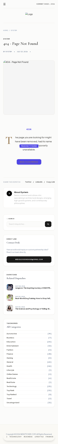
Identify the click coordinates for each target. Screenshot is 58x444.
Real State (11, 382)
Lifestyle (39, 437)
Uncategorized (13, 403)
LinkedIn (38, 182)
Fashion (10, 350)
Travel (9, 399)
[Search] (48, 224)
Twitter (28, 182)
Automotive (12, 334)
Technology (15, 437)
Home (5, 30)
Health (9, 366)
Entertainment (13, 346)
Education (11, 342)
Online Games (12, 374)
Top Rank (10, 390)
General (10, 362)
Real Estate (11, 378)
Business (28, 437)
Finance (49, 437)
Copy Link (50, 182)
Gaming (10, 358)
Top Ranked (11, 394)
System (14, 30)
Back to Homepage (29, 162)
